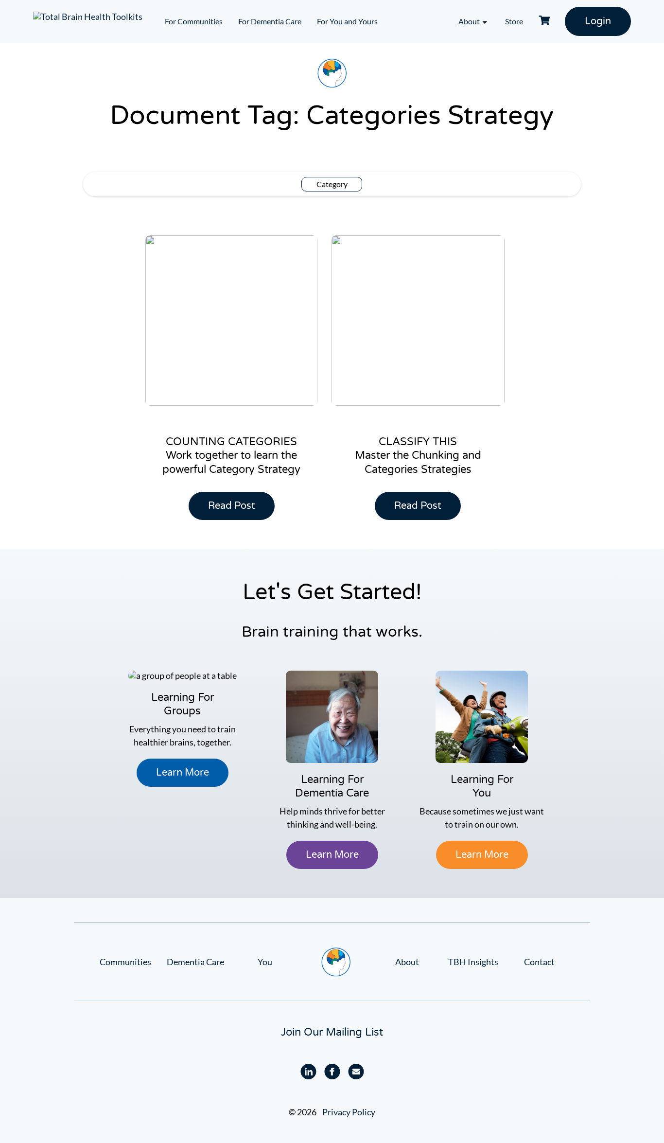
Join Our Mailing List (332, 1032)
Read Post (236, 510)
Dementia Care (195, 961)
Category (332, 184)
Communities (125, 961)
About (469, 21)
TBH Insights (473, 961)
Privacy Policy (348, 1112)
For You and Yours (347, 21)
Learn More (182, 773)
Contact (539, 961)
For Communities (194, 21)
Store (514, 21)
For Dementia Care (269, 21)
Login (598, 21)
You (265, 961)
